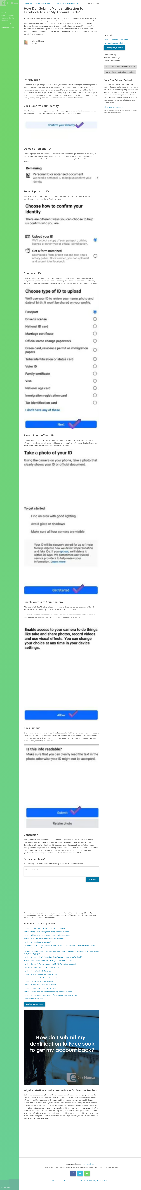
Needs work (91, 1164)
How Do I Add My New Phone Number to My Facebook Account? (47, 935)
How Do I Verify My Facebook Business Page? (40, 988)
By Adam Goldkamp (37, 41)
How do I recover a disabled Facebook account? (41, 974)
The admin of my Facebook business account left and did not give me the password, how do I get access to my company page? (61, 952)
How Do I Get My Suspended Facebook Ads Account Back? (44, 928)
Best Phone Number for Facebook (116, 39)
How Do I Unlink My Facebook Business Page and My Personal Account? (49, 960)
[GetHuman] (9, 3)
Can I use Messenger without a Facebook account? (42, 967)
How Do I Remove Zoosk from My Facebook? (40, 985)
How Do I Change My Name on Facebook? (39, 981)
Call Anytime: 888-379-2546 (113, 107)
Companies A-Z (6, 24)
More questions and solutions (114, 43)
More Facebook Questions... (34, 999)
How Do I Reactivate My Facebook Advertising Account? (43, 939)
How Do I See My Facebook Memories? (37, 971)
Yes (84, 1164)
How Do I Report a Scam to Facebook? (37, 942)
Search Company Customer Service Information (7, 18)
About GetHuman (7, 27)
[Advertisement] (61, 61)
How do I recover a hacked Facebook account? (40, 978)
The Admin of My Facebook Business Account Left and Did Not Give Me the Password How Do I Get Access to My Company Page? (59, 946)
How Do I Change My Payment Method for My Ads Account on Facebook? (50, 964)
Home (3, 12)
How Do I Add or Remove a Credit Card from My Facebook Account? (48, 992)
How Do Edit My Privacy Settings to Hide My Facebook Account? (46, 932)
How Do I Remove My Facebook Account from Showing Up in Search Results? (51, 995)
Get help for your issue (34, 1004)
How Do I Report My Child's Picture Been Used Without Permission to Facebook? (53, 957)
